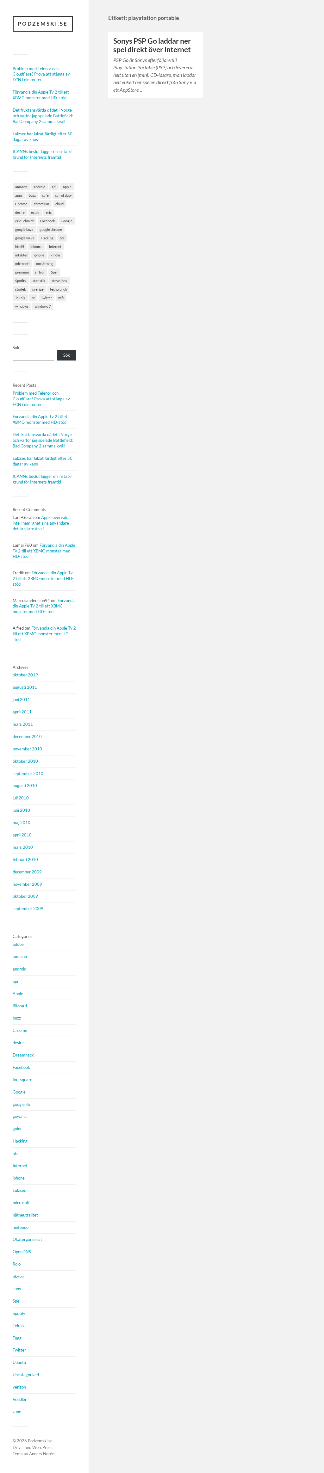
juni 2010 (21, 810)
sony (17, 1288)
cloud (59, 204)
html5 (19, 246)
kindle (55, 255)
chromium (41, 204)
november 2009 (27, 884)
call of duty (63, 195)
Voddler (20, 1399)
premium (22, 272)
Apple (67, 187)
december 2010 (27, 736)
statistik (39, 281)
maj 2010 (21, 822)
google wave (24, 238)
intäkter (21, 255)
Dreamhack (23, 1054)
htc (62, 238)
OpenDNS (22, 1251)
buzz (32, 195)
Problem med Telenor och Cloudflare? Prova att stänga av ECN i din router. (41, 74)
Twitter (46, 298)
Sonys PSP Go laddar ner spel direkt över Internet (152, 45)
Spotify (20, 281)
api (54, 187)
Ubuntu (19, 1362)
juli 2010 (21, 797)
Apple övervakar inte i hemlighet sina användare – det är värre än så (42, 523)
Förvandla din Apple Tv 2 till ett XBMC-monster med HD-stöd (41, 94)
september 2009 (28, 908)
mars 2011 (23, 724)
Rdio (17, 1264)
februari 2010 (25, 859)
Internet (20, 1165)
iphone (39, 255)
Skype (18, 1276)
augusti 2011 (25, 687)
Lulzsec (19, 1190)
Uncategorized (26, 1374)
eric (49, 212)
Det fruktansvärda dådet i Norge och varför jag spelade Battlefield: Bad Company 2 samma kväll (43, 116)
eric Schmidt (24, 221)
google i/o (21, 1104)
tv (33, 298)
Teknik (20, 298)
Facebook (47, 221)
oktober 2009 (25, 896)
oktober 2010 (25, 761)
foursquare (22, 1079)
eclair (35, 212)
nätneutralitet (25, 1214)
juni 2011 (21, 699)
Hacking (47, 238)
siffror (40, 272)
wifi (61, 298)
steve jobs (59, 281)
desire (20, 212)
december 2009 (27, 871)
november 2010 (27, 748)
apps (18, 195)
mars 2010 (23, 847)
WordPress (42, 1447)
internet (55, 246)
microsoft (22, 264)
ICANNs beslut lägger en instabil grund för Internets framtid (42, 154)
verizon (19, 1387)
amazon (21, 187)
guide (17, 1128)
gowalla (20, 1116)
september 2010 (28, 773)
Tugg (17, 1337)
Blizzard (20, 1005)
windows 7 (43, 306)
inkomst (36, 246)
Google (66, 221)
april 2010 (22, 834)
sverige (38, 289)
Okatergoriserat (27, 1239)
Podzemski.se (43, 23)
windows (21, 306)
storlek (20, 289)
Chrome (21, 204)
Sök (16, 347)
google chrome (51, 229)
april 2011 (22, 711)
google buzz (24, 229)
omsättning (44, 264)
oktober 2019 (25, 674)
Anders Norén (41, 1453)
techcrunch (58, 289)
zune (17, 1411)
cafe (45, 195)
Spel (54, 272)
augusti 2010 (25, 785)
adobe (18, 944)
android (39, 187)
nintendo (20, 1227)
